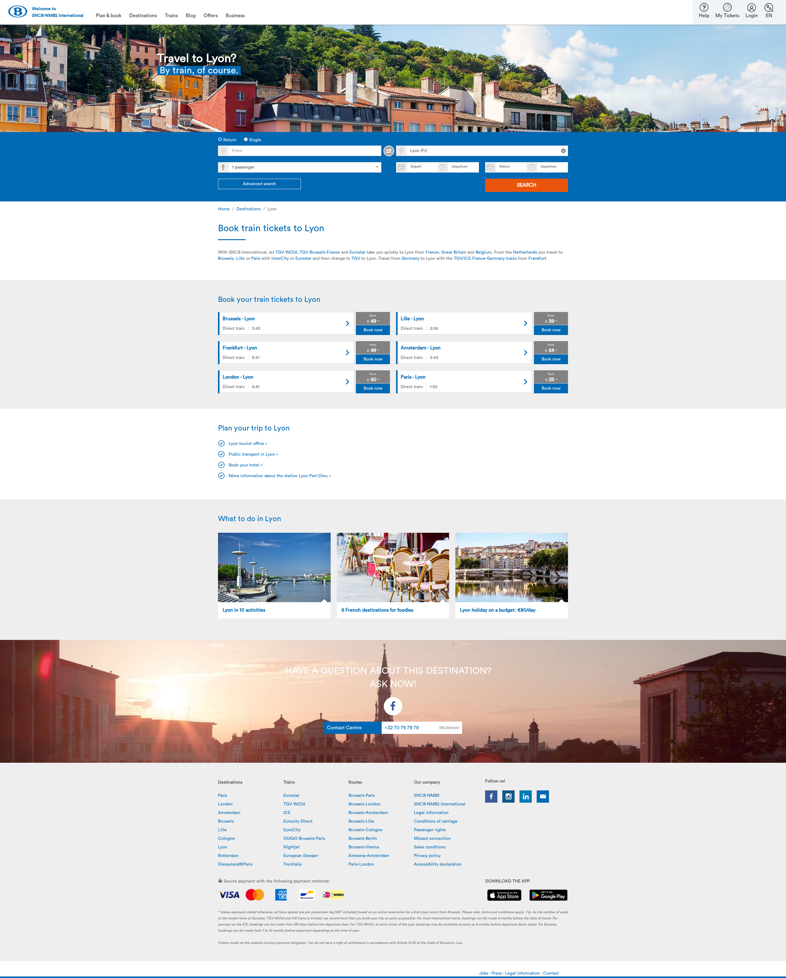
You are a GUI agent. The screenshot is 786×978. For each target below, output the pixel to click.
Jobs (484, 973)
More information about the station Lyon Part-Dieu (278, 476)
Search (526, 185)
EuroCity (292, 830)
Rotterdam (228, 856)
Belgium (484, 252)
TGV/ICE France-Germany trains (485, 258)
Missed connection (432, 838)
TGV (356, 258)
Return (229, 140)
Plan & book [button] (108, 15)
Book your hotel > (246, 465)
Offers (211, 15)
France (432, 252)
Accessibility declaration (437, 864)
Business (235, 15)
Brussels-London (364, 804)
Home (224, 209)
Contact (551, 973)
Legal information (431, 813)
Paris (255, 258)
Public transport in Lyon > (253, 454)
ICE (286, 813)
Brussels (226, 258)
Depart (416, 166)
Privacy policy (427, 856)
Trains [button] (171, 15)
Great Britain (453, 252)
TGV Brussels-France (320, 252)
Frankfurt (537, 258)
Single (254, 140)
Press (497, 973)
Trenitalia (292, 864)
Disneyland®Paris (235, 864)
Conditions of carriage (435, 821)
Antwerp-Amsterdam (368, 856)
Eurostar (357, 252)
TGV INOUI (286, 252)
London (225, 804)
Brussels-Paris (361, 795)
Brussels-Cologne (365, 830)
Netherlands (525, 252)
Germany (411, 258)
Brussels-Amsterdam (368, 813)
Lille (240, 258)
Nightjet (291, 847)
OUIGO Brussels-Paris (304, 838)
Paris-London (361, 864)
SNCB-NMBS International (439, 804)
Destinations (248, 209)
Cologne (226, 838)
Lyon (222, 847)
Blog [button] (191, 15)
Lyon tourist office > (248, 444)
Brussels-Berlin (362, 838)
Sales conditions (430, 847)
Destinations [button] (143, 15)
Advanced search (259, 184)
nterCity (281, 258)
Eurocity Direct (298, 821)
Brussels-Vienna (363, 847)
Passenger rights (430, 830)
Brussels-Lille (361, 821)
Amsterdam (229, 813)
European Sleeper (300, 856)
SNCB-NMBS (426, 795)
